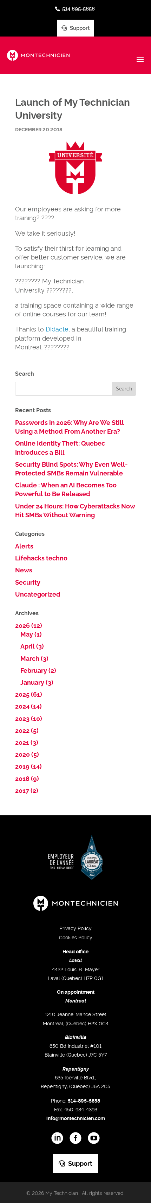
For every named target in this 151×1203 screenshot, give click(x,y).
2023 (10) (28, 718)
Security (27, 582)
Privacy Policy (75, 928)
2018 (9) (27, 778)
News (23, 570)
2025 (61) (28, 694)
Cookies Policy (75, 937)
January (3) (36, 682)
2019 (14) (28, 766)
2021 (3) (26, 742)
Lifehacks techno (41, 558)
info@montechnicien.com (75, 1118)
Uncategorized (37, 594)
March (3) (34, 658)
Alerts (24, 546)
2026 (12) (28, 625)
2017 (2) (26, 790)
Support (79, 28)
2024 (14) (28, 706)
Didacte (57, 329)
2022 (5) (27, 730)
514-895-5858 (84, 1101)
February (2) (38, 670)
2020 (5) (27, 754)
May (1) (31, 634)
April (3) (32, 646)
